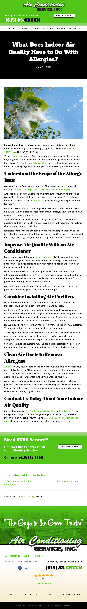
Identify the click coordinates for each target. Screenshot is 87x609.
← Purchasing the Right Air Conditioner (18, 483)
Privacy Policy (45, 605)
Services (24, 29)
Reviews (51, 29)
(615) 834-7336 (51, 418)
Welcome (13, 29)
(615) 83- (23, 20)
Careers (61, 29)
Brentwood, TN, (67, 411)
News (77, 594)
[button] (30, 29)
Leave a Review (43, 584)
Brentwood (17, 156)
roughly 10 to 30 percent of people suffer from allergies (41, 189)
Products (38, 29)
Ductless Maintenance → (70, 481)
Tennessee (37, 200)
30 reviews (46, 579)
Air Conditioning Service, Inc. (32, 163)
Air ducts (9, 366)
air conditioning (44, 257)
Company (73, 29)
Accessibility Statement (61, 605)
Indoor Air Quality (25, 496)
